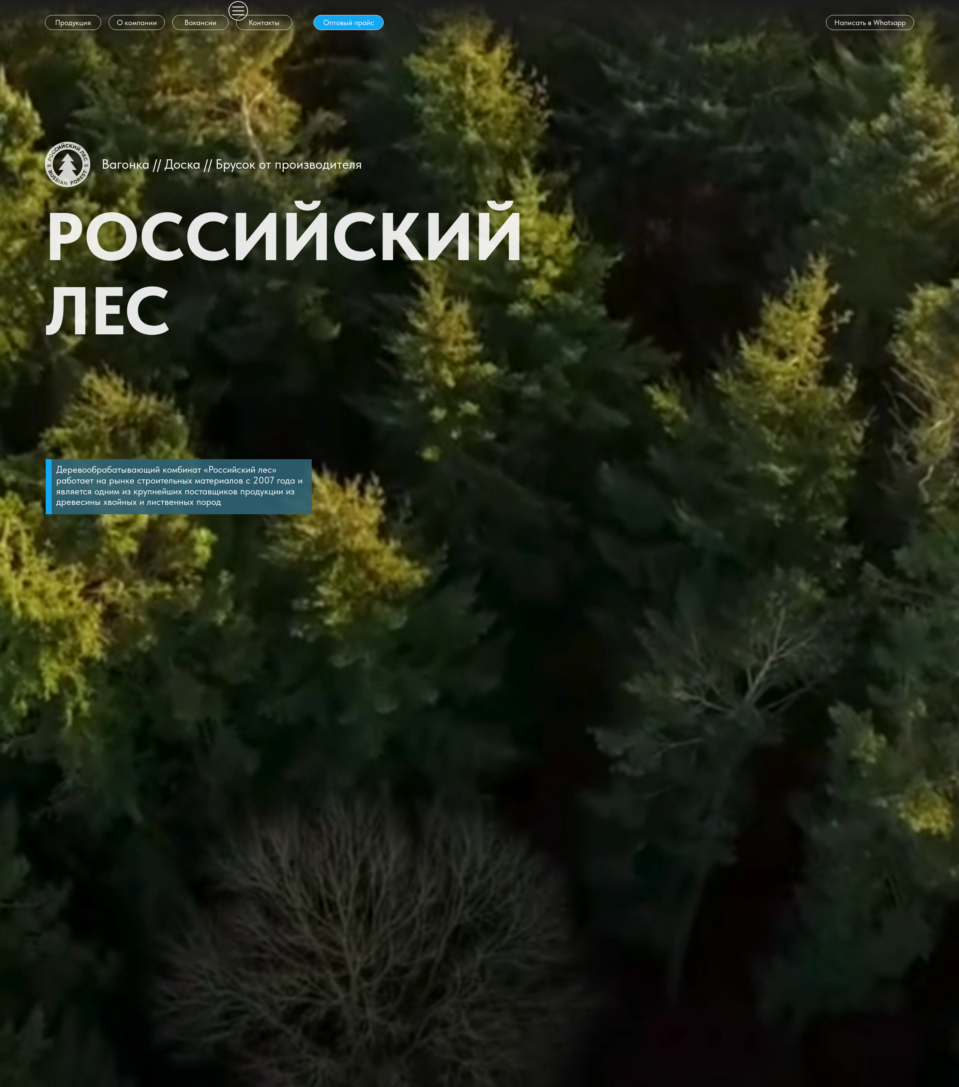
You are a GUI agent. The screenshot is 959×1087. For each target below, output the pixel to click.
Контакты (264, 22)
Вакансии (200, 22)
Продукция (73, 22)
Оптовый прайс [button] (348, 22)
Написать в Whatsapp (870, 22)
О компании (137, 22)
